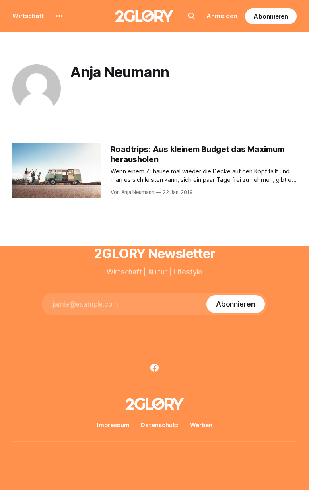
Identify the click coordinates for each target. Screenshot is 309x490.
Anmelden (222, 16)
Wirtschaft (28, 16)
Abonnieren (270, 16)
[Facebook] (154, 368)
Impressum (113, 425)
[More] (59, 16)
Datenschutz (160, 425)
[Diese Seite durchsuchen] (191, 16)
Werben (201, 425)
